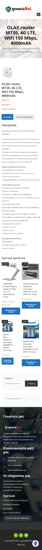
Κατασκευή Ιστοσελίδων (13, 481)
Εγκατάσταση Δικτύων (12, 490)
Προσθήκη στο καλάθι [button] (10, 311)
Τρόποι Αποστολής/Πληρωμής (15, 500)
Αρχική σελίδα (7, 48)
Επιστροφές (8, 508)
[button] (10, 69)
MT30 (14, 131)
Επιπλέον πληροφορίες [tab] (24, 117)
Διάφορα (17, 48)
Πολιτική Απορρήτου (11, 504)
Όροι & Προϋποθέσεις (12, 513)
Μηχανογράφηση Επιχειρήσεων (16, 484)
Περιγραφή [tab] (7, 117)
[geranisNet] (21, 9)
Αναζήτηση (8, 378)
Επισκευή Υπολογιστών (13, 487)
